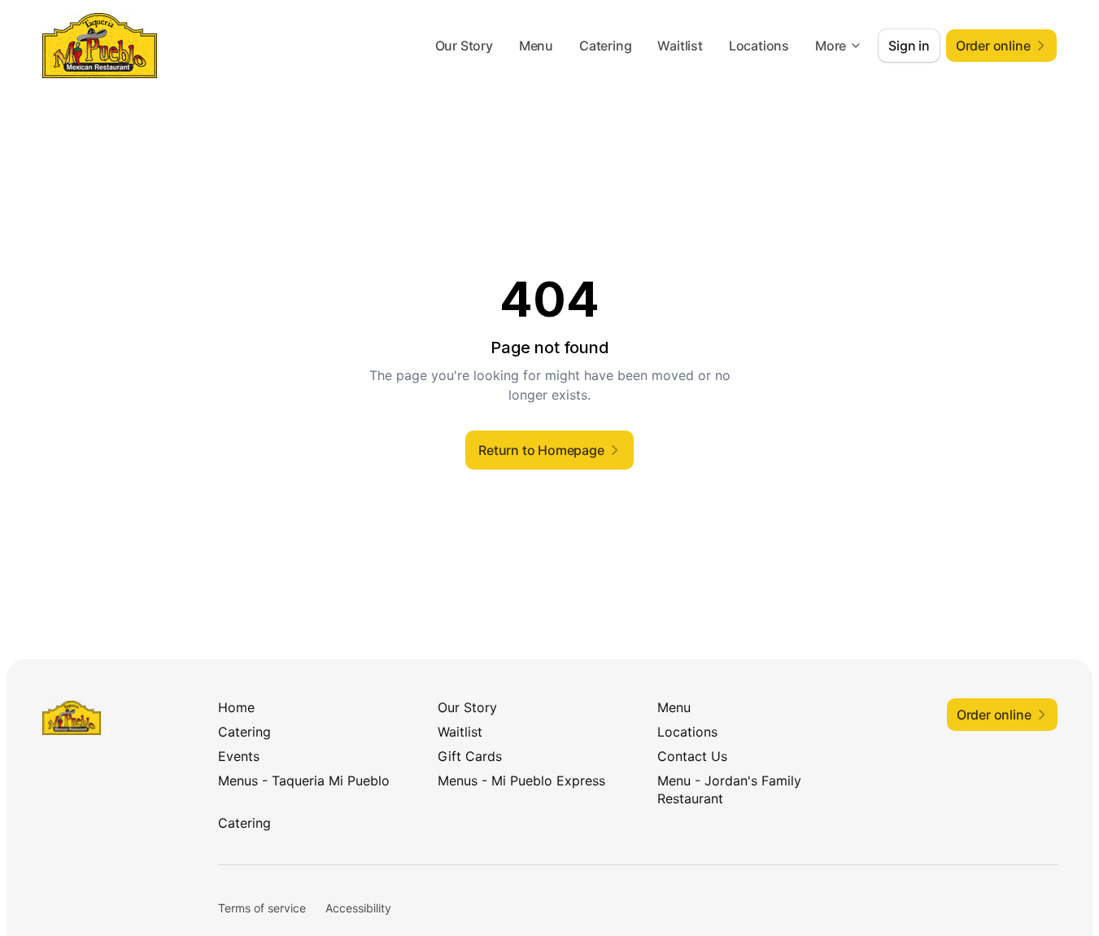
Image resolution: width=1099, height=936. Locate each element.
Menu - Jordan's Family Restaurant (729, 789)
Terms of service (262, 908)
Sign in (909, 45)
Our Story (464, 45)
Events (238, 756)
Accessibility (358, 908)
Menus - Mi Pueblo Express (521, 780)
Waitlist (679, 45)
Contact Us (692, 756)
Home (236, 707)
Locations (759, 45)
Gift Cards (470, 756)
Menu (536, 45)
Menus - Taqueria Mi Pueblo (304, 780)
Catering (605, 45)
